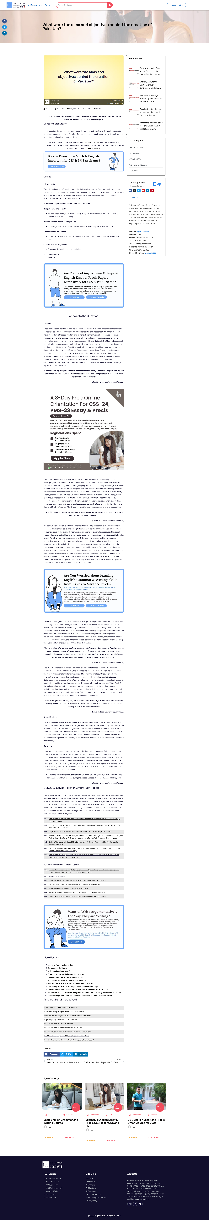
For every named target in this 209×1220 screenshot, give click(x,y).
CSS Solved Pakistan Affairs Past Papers (59, 1024)
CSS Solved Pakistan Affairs (82, 109)
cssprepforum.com (136, 197)
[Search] (110, 5)
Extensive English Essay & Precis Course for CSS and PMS (102, 1123)
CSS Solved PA (134, 153)
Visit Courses (151, 253)
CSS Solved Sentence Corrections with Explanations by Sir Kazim (68, 1032)
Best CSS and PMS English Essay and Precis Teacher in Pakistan (67, 1016)
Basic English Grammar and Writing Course (61, 1121)
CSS (70, 109)
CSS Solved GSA (135, 159)
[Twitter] (140, 1204)
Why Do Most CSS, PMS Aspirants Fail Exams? (61, 1007)
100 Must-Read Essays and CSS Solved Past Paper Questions (66, 1036)
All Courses (133, 170)
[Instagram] (135, 1204)
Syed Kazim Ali (143, 231)
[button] (35, 5)
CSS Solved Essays (136, 147)
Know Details (68, 1137)
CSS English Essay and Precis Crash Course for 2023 (146, 1121)
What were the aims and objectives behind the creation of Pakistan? (97, 26)
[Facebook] (129, 1204)
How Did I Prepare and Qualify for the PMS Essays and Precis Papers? (69, 1040)
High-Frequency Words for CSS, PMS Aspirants (61, 1020)
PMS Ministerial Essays (138, 165)
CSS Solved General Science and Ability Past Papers (63, 1028)
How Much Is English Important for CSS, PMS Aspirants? (64, 1012)
